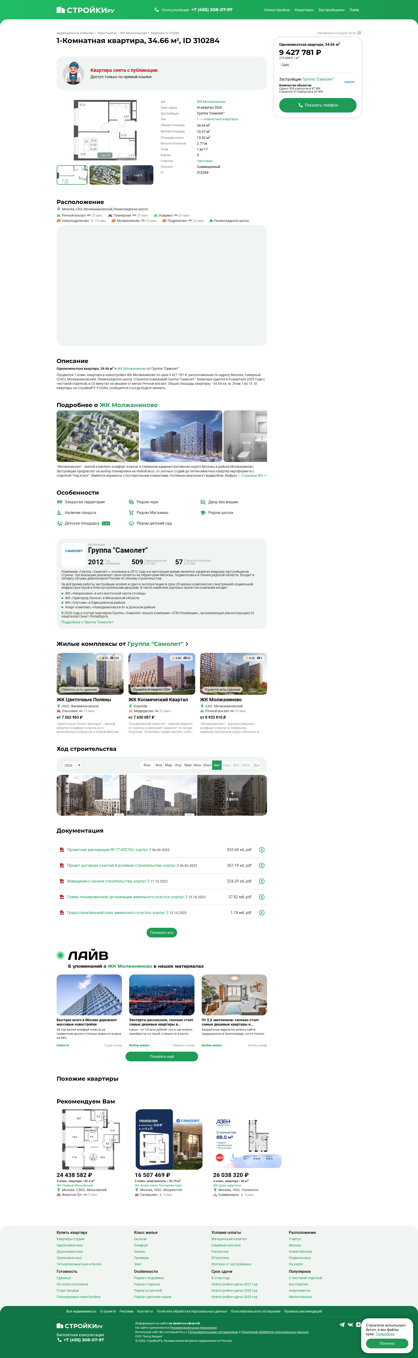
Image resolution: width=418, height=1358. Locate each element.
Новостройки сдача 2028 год (234, 1290)
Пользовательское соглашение (255, 1311)
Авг (217, 765)
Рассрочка (220, 1251)
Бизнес (139, 1251)
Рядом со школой (148, 1290)
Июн (198, 765)
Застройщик (118, 548)
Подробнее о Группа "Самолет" (87, 622)
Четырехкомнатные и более (79, 1264)
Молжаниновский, (98, 209)
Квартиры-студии (70, 1239)
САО (78, 209)
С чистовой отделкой (305, 1278)
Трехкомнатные (69, 1258)
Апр (178, 765)
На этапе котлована (72, 1284)
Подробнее (385, 1334)
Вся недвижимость (81, 1311)
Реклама (126, 1311)
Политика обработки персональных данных (192, 1311)
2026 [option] (68, 765)
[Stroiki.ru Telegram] (342, 1326)
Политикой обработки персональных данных (274, 1332)
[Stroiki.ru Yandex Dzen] (358, 1326)
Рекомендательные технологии (193, 1327)
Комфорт (141, 1245)
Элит (138, 1264)
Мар (168, 765)
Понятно (387, 1343)
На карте (296, 1264)
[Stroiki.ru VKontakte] (350, 1326)
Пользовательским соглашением (213, 1332)
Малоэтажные (300, 1297)
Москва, (68, 209)
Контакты (145, 1311)
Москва (295, 1245)
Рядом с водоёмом (149, 1278)
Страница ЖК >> (254, 475)
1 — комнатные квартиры (217, 119)
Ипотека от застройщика (231, 1264)
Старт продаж (68, 1290)
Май (188, 765)
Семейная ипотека (226, 1245)
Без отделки (298, 1284)
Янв (146, 765)
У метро (295, 1239)
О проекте (108, 1311)
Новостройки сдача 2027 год (234, 1284)
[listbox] (72, 765)
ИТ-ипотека (220, 1258)
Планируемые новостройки (78, 1297)
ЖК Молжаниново (211, 102)
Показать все (161, 932)
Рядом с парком (147, 1284)
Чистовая (204, 161)
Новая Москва (300, 1251)
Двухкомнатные (70, 1251)
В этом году (220, 1278)
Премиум (141, 1258)
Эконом (140, 1239)
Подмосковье (300, 1258)
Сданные (64, 1278)
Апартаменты (300, 1290)
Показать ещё (162, 1056)
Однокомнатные (70, 1245)
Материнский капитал (229, 1239)
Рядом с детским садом (152, 1297)
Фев (158, 765)
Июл (207, 765)
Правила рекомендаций (303, 1311)
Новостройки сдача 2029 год (234, 1297)
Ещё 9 (138, 175)
